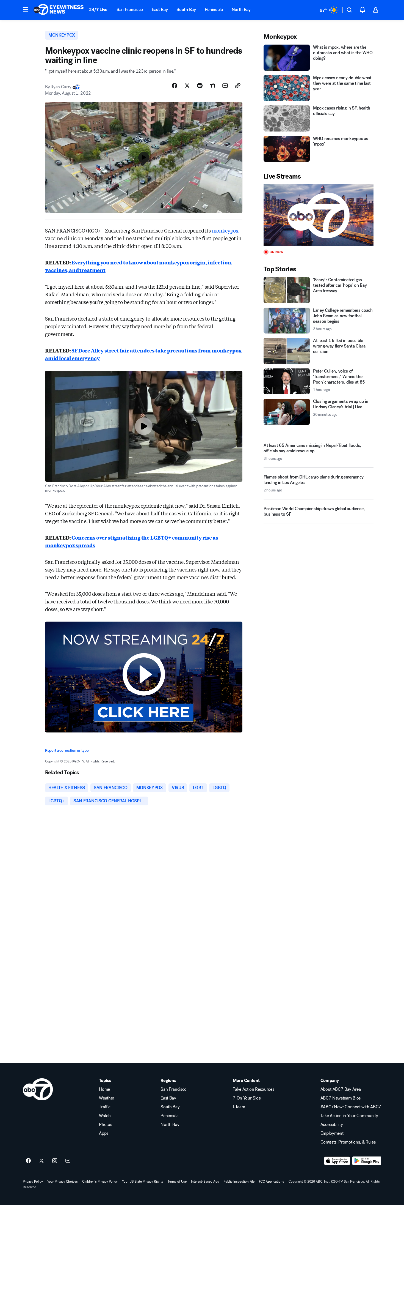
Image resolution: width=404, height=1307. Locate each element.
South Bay (186, 9)
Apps (103, 1133)
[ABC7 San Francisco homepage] (59, 10)
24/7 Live (98, 9)
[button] (25, 9)
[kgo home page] (38, 1089)
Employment (332, 1133)
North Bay (241, 9)
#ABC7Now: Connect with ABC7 (350, 1107)
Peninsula (214, 9)
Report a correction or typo (66, 750)
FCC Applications (271, 1181)
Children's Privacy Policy (100, 1181)
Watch (104, 1116)
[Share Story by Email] (225, 85)
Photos (105, 1124)
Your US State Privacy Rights (142, 1181)
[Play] (318, 215)
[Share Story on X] (187, 85)
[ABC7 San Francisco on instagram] (54, 1160)
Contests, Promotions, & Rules (348, 1142)
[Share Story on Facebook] (174, 85)
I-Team (239, 1107)
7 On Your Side (247, 1098)
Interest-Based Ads (205, 1181)
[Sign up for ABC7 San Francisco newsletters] (67, 1160)
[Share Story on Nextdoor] (212, 85)
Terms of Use (177, 1181)
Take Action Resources (253, 1089)
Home (104, 1089)
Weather (106, 1098)
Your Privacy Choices (62, 1181)
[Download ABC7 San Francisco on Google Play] (366, 1160)
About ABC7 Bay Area (340, 1089)
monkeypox (225, 230)
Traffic (104, 1107)
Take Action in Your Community (349, 1116)
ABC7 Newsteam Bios (340, 1098)
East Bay (160, 9)
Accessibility (331, 1124)
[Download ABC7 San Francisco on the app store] (337, 1160)
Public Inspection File (238, 1181)
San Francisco (130, 9)
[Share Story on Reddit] (199, 85)
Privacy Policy (33, 1181)
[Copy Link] (237, 85)
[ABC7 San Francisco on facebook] (28, 1160)
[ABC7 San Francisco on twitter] (41, 1160)
